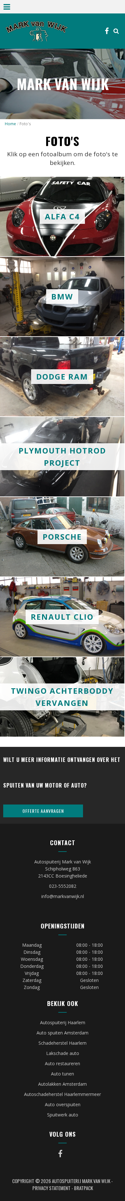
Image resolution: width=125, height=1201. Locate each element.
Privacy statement (51, 1187)
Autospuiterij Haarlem (62, 1022)
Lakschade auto (62, 1053)
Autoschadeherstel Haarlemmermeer (62, 1094)
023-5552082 (62, 886)
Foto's (25, 124)
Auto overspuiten (62, 1104)
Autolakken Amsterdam (62, 1084)
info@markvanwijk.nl (62, 896)
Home (10, 124)
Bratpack (83, 1187)
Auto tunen (62, 1074)
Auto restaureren (62, 1063)
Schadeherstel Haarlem (62, 1043)
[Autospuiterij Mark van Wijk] (36, 30)
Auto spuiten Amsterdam (62, 1033)
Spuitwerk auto (62, 1115)
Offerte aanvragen (43, 810)
